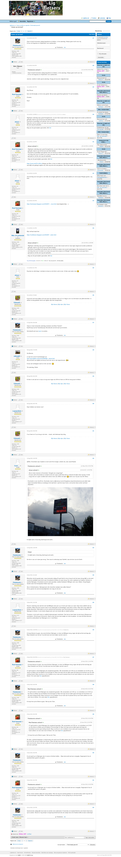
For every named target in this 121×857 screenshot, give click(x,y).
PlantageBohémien (102, 177)
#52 (93, 807)
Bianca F (101, 79)
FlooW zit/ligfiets (103, 173)
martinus (101, 120)
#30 (93, 114)
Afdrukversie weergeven (17, 844)
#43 (93, 547)
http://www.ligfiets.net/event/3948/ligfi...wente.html (41, 358)
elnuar (17, 122)
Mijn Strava (67, 304)
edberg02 (17, 356)
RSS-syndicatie (72, 852)
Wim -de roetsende (18, 235)
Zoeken (94, 18)
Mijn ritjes (60, 304)
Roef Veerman (17, 94)
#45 (93, 602)
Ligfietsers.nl (13, 852)
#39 (93, 376)
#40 (93, 403)
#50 (93, 752)
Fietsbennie (17, 45)
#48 (93, 684)
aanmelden (105, 37)
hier (50, 127)
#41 (93, 430)
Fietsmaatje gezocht (35, 25)
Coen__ (16, 466)
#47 (93, 657)
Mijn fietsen (54, 304)
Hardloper (100, 106)
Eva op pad (100, 129)
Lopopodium (17, 411)
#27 (93, 38)
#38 (93, 349)
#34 (93, 228)
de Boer (29, 834)
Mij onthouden (102, 53)
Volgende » (29, 31)
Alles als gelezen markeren (60, 852)
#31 (93, 141)
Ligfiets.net (86, 18)
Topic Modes (92, 34)
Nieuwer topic (23, 837)
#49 (93, 714)
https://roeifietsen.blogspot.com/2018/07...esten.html (41, 235)
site (65, 47)
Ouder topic (15, 837)
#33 (93, 200)
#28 (93, 65)
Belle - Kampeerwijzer (103, 109)
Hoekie (101, 146)
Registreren (30, 21)
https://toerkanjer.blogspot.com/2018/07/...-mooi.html (41, 204)
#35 (93, 267)
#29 (93, 86)
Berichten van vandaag (47, 852)
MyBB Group (30, 855)
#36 (93, 295)
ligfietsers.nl (13, 25)
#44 (93, 575)
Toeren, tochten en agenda (22, 25)
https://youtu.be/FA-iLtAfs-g (34, 163)
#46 (93, 629)
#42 (93, 458)
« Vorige (18, 31)
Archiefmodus (27, 852)
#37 (93, 322)
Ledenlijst (102, 18)
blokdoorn (100, 206)
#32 (93, 173)
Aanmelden (23, 21)
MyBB (19, 855)
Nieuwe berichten (36, 852)
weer (40, 331)
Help (109, 18)
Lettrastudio (100, 170)
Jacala (103, 75)
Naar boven (20, 852)
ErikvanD (17, 302)
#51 (93, 780)
